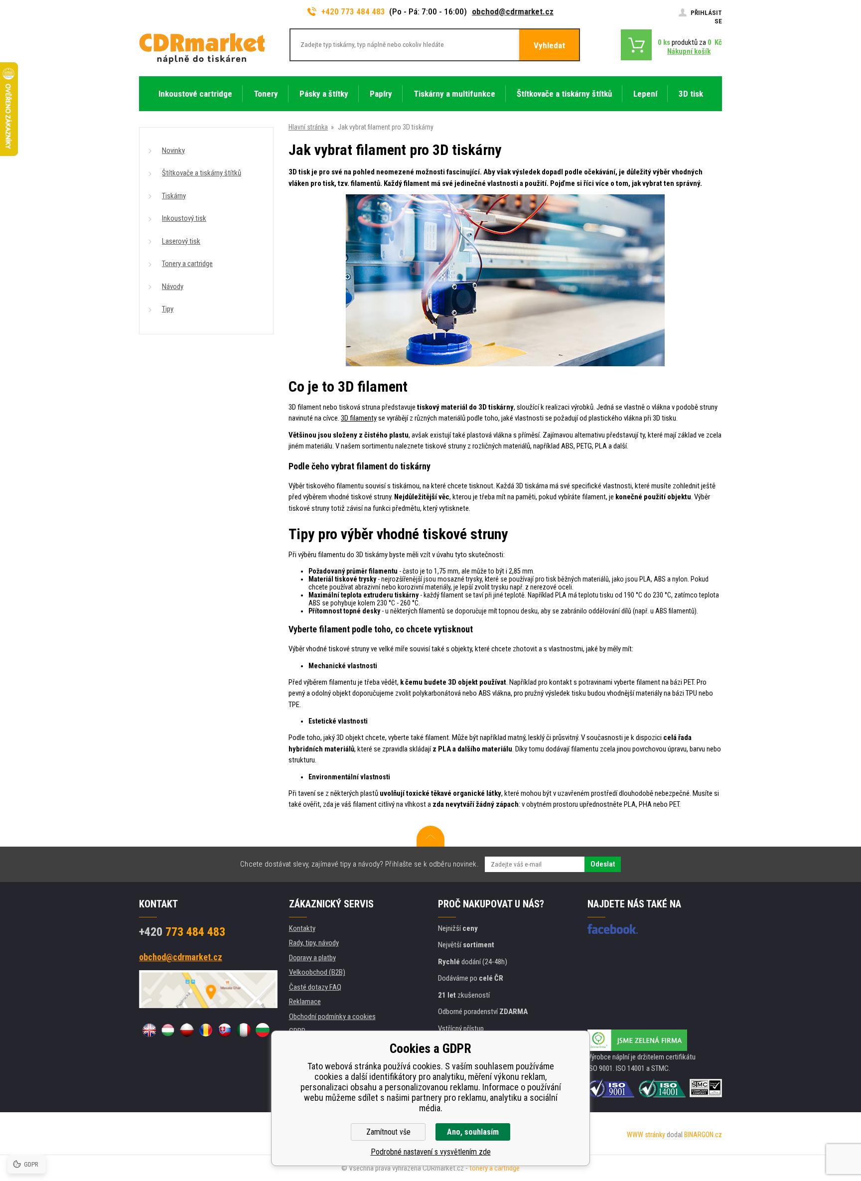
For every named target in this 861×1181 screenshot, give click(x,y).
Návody (172, 286)
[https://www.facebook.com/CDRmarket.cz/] (612, 929)
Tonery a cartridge (187, 263)
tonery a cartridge (494, 1168)
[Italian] (244, 1030)
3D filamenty (359, 418)
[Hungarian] (168, 1030)
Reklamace (305, 1001)
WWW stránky (646, 1135)
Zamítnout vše (388, 1132)
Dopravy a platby (312, 957)
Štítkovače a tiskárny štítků (201, 172)
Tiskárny (174, 195)
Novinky (173, 150)
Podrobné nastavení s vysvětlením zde (431, 1152)
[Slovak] (225, 1030)
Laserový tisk (181, 241)
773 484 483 (182, 932)
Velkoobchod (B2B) (317, 972)
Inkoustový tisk (184, 218)
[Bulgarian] (263, 1030)
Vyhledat (549, 45)
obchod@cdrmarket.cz (513, 11)
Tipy (167, 308)
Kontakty (302, 928)
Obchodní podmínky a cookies (332, 1016)
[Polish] (187, 1030)
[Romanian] (206, 1030)
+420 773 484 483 (353, 11)
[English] (149, 1030)
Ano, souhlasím (473, 1132)
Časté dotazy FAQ (315, 987)
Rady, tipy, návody (314, 942)
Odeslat (602, 864)
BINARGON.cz (703, 1135)
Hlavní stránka (308, 127)
